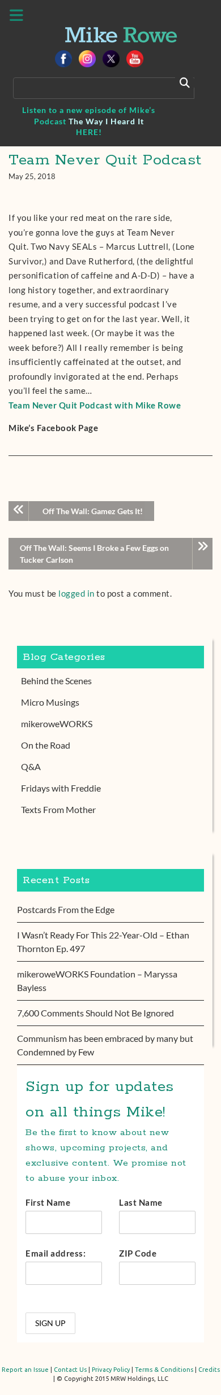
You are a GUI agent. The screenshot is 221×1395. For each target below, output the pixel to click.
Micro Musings (50, 702)
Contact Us (70, 1369)
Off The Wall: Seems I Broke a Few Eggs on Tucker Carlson (94, 553)
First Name (48, 1202)
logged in (76, 593)
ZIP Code (137, 1253)
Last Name (141, 1202)
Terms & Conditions (164, 1369)
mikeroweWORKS (56, 723)
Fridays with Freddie (61, 788)
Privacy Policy (111, 1369)
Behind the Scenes (56, 680)
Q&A (31, 766)
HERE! (89, 132)
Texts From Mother (58, 809)
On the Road (45, 745)
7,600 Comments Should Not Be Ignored (95, 1012)
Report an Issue (25, 1369)
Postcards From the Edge (65, 909)
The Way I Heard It (106, 121)
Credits (209, 1369)
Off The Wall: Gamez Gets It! (92, 511)
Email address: (56, 1253)
